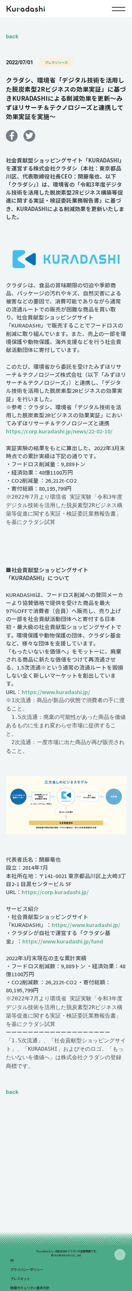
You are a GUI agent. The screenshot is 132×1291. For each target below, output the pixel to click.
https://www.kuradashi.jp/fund (62, 941)
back (12, 36)
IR (12, 1260)
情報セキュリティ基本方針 (30, 1287)
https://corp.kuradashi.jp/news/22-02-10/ (59, 431)
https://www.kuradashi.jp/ (56, 692)
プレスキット (20, 1278)
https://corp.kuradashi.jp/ (55, 892)
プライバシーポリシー (26, 1269)
